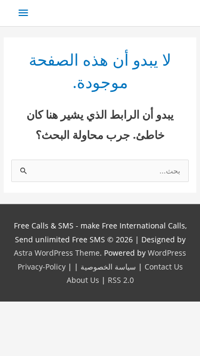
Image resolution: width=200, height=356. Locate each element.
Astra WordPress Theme (57, 253)
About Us (83, 280)
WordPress (167, 253)
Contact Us (164, 267)
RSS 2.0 (121, 280)
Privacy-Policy (42, 267)
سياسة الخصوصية (108, 267)
